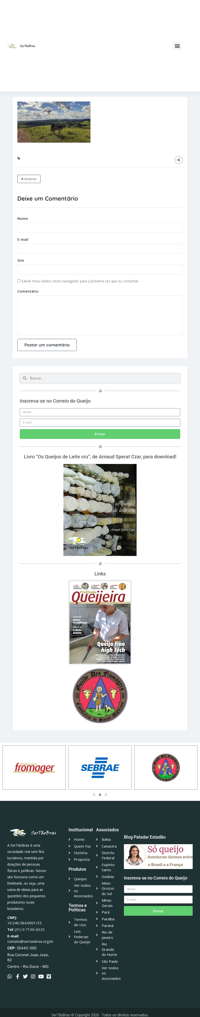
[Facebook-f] (17, 976)
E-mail (22, 239)
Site (20, 260)
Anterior (30, 179)
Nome (22, 218)
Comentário (28, 291)
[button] (177, 46)
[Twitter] (25, 976)
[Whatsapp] (9, 976)
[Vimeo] (48, 976)
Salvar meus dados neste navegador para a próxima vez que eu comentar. (80, 281)
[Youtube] (41, 976)
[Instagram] (33, 976)
